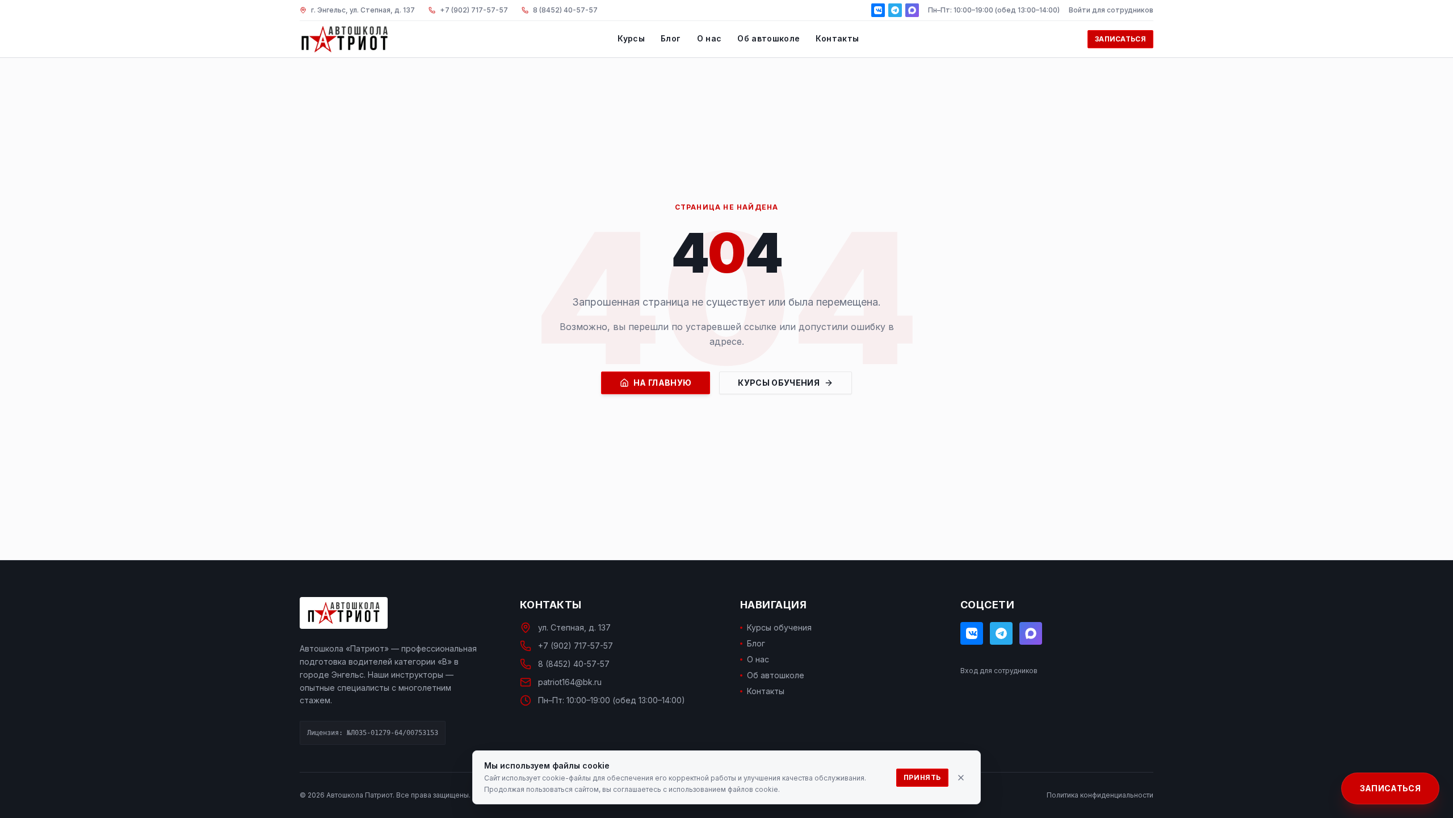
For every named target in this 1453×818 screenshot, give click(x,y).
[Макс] (912, 10)
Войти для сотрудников (1111, 10)
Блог (671, 38)
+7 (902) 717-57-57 (575, 645)
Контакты (837, 38)
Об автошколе (768, 38)
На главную (662, 382)
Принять (922, 777)
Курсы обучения (779, 382)
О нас (709, 38)
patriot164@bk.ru (570, 682)
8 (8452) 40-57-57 (574, 664)
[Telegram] (895, 10)
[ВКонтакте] (878, 10)
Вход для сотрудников (999, 670)
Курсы (631, 38)
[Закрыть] (961, 778)
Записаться (1120, 39)
